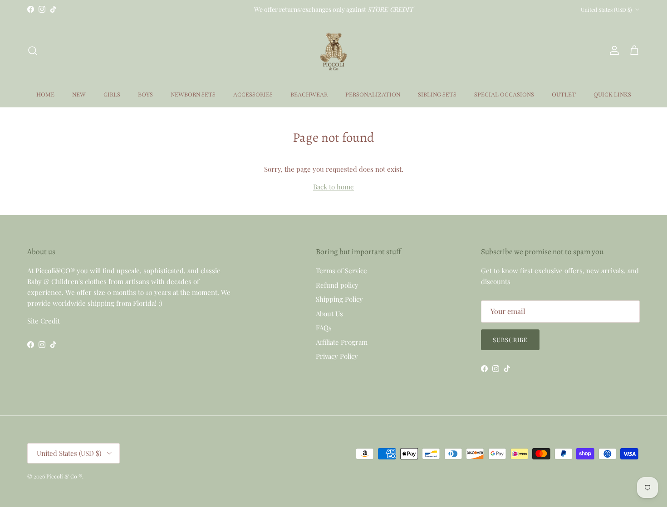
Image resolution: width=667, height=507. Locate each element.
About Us (329, 313)
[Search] (32, 50)
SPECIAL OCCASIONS (504, 94)
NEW (79, 94)
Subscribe (510, 339)
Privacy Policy (337, 356)
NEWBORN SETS (193, 94)
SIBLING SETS (437, 94)
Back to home (333, 186)
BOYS (145, 94)
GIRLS (111, 94)
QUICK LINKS (612, 94)
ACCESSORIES (253, 94)
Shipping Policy (339, 299)
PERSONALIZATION (372, 94)
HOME (45, 94)
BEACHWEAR (309, 94)
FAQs (324, 327)
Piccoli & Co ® (64, 476)
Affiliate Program (342, 342)
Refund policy (337, 285)
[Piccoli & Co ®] (333, 50)
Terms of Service (341, 270)
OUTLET (564, 94)
